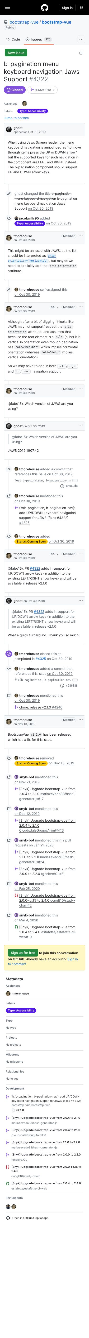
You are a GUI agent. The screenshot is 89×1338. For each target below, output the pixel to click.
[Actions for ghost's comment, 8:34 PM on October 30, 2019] (80, 600)
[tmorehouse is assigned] (24, 103)
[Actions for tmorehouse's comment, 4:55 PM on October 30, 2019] (80, 307)
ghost (18, 128)
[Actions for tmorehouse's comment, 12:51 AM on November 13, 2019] (80, 720)
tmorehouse (23, 236)
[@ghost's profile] (9, 129)
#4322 (35, 568)
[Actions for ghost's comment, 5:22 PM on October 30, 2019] (80, 426)
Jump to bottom (16, 118)
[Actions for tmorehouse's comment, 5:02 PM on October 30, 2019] (80, 389)
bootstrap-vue (23, 22)
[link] (26, 218)
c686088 (72, 685)
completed (22, 659)
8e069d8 (72, 486)
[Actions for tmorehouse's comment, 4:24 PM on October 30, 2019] (80, 236)
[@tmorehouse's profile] (9, 238)
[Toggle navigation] (7, 7)
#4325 (41, 659)
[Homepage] (44, 7)
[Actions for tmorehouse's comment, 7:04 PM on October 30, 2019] (80, 554)
